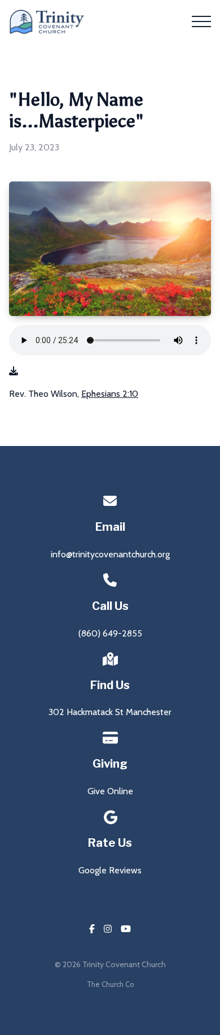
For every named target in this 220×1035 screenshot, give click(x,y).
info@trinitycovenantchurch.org (110, 554)
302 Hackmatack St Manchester (110, 712)
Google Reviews (110, 870)
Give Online (110, 791)
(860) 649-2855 (110, 633)
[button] (201, 21)
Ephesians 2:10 (109, 393)
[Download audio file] (13, 371)
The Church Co (110, 984)
